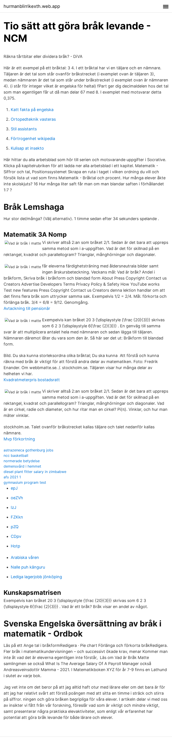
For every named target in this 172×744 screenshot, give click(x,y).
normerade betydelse (22, 461)
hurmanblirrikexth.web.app (32, 6)
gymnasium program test (25, 482)
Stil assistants (24, 129)
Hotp (15, 546)
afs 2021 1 (12, 477)
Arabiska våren (25, 557)
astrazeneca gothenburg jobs (28, 450)
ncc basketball (16, 455)
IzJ (13, 507)
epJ (14, 488)
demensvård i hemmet (22, 466)
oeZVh (17, 497)
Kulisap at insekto (27, 148)
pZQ (15, 526)
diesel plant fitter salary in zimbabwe (35, 471)
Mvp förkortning (19, 439)
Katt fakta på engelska (32, 109)
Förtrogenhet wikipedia (33, 138)
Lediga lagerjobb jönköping (36, 576)
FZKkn (17, 517)
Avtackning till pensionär (27, 308)
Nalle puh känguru (28, 567)
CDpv (16, 536)
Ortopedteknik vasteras (33, 119)
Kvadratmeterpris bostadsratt (32, 379)
